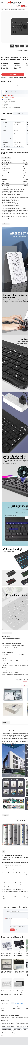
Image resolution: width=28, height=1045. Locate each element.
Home (2, 9)
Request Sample (22, 77)
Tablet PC (3, 1008)
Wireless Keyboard (21, 9)
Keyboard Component (6, 1029)
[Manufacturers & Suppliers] (14, 2)
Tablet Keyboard (17, 1029)
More (2, 1035)
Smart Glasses (4, 1006)
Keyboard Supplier (20, 1026)
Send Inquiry (13, 74)
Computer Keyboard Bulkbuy (8, 1032)
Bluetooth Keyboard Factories (8, 1026)
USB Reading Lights (5, 1010)
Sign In (3, 107)
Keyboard (15, 9)
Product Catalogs (19, 1003)
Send (12, 929)
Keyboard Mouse (16, 1008)
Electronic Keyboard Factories (8, 1023)
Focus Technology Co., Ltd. (16, 1039)
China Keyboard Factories (22, 1023)
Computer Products (8, 9)
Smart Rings (15, 1006)
